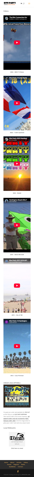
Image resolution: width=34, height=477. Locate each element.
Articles (19, 462)
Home (6, 462)
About (12, 462)
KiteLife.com (26, 474)
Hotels (9, 464)
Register (16, 464)
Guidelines (12, 466)
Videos (26, 462)
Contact (20, 466)
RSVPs (23, 464)
